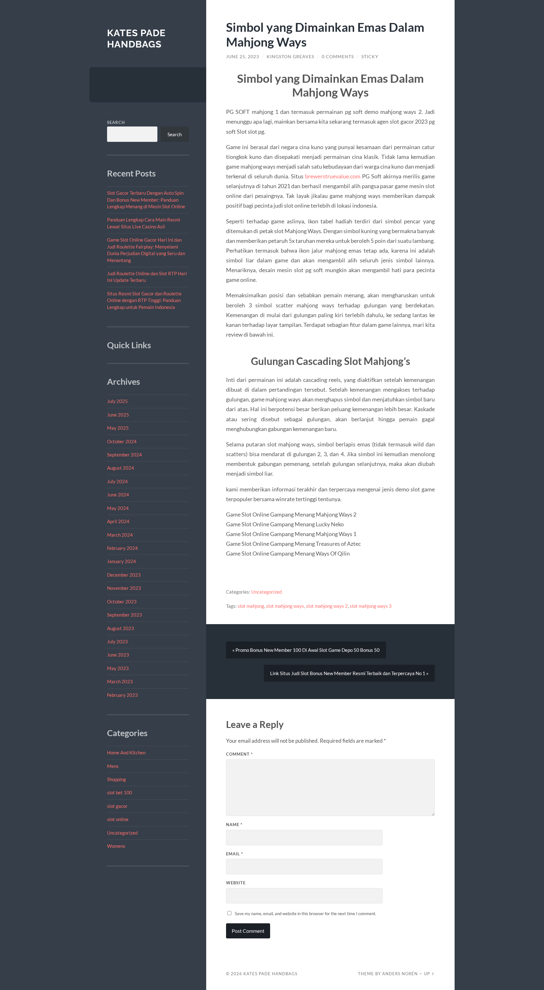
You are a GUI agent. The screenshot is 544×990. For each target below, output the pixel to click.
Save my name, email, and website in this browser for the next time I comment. (305, 913)
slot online (117, 819)
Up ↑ (429, 973)
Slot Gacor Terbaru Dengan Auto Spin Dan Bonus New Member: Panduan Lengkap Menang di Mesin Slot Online (146, 199)
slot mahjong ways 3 (371, 606)
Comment (239, 754)
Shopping (116, 779)
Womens (116, 846)
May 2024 (118, 508)
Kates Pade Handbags (136, 38)
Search (116, 122)
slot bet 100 (119, 792)
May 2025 (118, 428)
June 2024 (118, 494)
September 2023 (124, 615)
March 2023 (120, 681)
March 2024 (120, 535)
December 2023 (124, 575)
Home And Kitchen (126, 752)
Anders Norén (400, 973)
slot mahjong (251, 606)
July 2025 (117, 401)
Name (234, 824)
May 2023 (118, 668)
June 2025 (118, 414)
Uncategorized (122, 833)
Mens (113, 766)
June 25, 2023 (242, 56)
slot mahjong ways (285, 606)
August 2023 (120, 628)
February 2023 (122, 695)
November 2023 (124, 588)
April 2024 (118, 521)
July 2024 (117, 481)
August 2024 (120, 468)
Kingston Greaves (290, 56)
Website (236, 882)
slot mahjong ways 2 (327, 606)
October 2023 (122, 601)
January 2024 (121, 561)
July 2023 (117, 641)
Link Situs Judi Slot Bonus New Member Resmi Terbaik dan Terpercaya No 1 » (349, 673)
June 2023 (118, 654)
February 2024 (122, 548)
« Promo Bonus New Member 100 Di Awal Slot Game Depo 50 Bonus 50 (306, 650)
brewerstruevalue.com (332, 176)
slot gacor (117, 806)
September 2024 (124, 454)
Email (234, 853)
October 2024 (122, 441)
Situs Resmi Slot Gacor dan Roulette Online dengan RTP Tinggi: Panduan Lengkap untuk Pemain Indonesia (144, 300)
